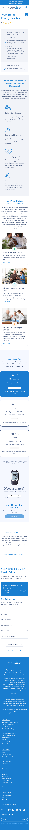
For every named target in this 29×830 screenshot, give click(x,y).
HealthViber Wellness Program (10, 722)
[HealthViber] (14, 7)
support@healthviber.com (15, 3)
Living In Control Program (8, 724)
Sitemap (4, 787)
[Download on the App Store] (10, 814)
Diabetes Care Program (8, 744)
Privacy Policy (5, 797)
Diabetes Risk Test (7, 731)
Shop (3, 752)
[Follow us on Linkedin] (17, 809)
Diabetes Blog (5, 780)
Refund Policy (5, 800)
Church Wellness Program (9, 728)
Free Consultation (6, 795)
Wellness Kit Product (7, 741)
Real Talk (4, 739)
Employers (5, 774)
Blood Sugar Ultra (6, 754)
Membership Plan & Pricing (9, 804)
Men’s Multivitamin (7, 761)
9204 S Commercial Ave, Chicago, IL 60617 (15, 592)
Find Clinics (5, 784)
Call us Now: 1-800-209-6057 (14, 585)
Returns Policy (6, 802)
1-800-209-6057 (19, 1)
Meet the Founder (6, 778)
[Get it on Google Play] (12, 814)
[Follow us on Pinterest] (24, 810)
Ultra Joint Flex (6, 763)
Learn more (6, 262)
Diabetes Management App (9, 733)
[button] (3, 7)
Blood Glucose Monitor (8, 756)
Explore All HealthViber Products (13, 554)
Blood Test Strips (6, 759)
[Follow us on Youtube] (20, 810)
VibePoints (5, 776)
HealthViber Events (7, 782)
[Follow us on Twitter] (13, 809)
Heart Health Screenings (8, 726)
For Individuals (6, 737)
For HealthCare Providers (8, 735)
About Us (4, 772)
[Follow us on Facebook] (9, 809)
